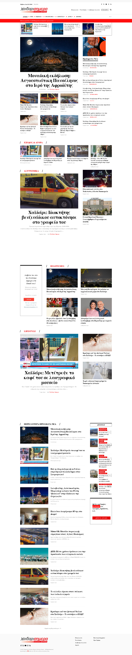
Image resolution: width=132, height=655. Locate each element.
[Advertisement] (66, 250)
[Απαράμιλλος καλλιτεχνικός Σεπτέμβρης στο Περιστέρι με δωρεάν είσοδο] (54, 151)
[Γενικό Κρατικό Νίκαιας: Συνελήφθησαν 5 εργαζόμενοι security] (97, 206)
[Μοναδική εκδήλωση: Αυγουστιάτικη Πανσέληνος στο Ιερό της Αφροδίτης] (49, 54)
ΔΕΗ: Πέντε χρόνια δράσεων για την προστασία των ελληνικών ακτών (95, 114)
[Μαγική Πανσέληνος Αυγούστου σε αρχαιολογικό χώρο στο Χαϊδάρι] (96, 278)
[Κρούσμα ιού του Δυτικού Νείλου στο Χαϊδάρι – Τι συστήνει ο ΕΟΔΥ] (29, 120)
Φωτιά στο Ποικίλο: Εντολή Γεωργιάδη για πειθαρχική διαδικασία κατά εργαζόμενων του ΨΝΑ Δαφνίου (105, 463)
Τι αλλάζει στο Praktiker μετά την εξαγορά (104, 434)
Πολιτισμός (57, 266)
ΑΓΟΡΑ (101, 484)
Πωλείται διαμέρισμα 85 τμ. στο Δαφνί (96, 99)
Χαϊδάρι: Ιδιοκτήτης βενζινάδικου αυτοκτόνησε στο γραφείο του (48, 107)
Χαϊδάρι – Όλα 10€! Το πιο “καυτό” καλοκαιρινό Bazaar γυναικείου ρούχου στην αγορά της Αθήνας (100, 161)
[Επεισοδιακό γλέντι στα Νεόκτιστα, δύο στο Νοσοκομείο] (97, 178)
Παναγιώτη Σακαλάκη (44, 651)
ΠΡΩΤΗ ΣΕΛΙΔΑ (102, 430)
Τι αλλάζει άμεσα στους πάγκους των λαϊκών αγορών (68, 107)
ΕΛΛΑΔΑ (101, 455)
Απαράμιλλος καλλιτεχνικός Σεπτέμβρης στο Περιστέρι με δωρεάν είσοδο (53, 160)
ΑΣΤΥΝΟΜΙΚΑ (93, 125)
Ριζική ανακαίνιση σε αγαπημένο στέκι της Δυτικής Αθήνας (77, 159)
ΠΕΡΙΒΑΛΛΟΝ (93, 117)
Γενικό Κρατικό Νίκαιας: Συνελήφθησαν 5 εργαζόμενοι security (95, 219)
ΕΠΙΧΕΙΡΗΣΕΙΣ (93, 84)
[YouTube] (106, 4)
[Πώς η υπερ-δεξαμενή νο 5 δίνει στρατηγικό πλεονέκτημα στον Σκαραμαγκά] (57, 29)
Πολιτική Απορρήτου (29, 307)
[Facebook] (101, 4)
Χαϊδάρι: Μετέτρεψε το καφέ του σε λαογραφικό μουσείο (40, 26)
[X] (104, 4)
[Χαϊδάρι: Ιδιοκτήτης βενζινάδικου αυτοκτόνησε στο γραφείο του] (49, 98)
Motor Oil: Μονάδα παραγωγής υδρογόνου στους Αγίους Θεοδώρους (29, 107)
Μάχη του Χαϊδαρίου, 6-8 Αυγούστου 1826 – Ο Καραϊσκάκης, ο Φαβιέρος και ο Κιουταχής (105, 448)
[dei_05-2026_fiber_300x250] (94, 46)
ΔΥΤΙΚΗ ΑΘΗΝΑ (94, 94)
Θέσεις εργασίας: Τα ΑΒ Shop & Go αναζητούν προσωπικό (36, 20)
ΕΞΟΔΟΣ (91, 76)
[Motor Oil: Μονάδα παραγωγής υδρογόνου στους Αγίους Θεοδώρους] (29, 98)
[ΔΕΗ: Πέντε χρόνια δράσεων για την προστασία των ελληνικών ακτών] (34, 556)
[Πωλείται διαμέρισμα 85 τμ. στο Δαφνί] (34, 516)
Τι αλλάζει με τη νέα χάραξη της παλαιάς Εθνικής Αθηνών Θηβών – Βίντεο (68, 129)
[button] (110, 10)
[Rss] (111, 4)
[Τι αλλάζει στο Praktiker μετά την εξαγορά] (94, 432)
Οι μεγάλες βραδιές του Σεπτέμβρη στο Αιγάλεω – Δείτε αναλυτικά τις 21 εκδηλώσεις (61, 320)
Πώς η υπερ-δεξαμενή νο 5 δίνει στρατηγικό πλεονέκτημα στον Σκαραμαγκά (97, 81)
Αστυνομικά (31, 171)
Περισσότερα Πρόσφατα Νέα (40, 424)
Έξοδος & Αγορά (33, 142)
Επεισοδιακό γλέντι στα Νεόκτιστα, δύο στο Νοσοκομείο (95, 190)
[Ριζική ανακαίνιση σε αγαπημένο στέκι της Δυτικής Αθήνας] (77, 151)
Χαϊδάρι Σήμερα (54, 89)
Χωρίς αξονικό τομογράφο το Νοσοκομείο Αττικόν (94, 382)
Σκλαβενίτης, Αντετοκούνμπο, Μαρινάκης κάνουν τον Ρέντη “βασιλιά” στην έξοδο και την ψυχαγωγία (103, 27)
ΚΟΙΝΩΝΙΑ (101, 471)
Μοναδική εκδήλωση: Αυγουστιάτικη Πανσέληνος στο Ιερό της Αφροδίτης (49, 80)
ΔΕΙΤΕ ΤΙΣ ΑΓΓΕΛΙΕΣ (101, 518)
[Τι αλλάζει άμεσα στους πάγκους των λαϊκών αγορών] (69, 98)
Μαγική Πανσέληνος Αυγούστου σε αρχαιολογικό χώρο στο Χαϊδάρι (95, 290)
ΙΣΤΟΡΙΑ (101, 441)
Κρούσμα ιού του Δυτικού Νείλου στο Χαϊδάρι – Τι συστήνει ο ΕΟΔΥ (28, 128)
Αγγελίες (92, 100)
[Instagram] (108, 4)
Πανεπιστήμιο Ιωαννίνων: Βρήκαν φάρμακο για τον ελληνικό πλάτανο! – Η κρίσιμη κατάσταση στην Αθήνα (48, 130)
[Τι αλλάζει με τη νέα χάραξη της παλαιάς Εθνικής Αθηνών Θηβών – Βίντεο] (69, 120)
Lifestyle (30, 331)
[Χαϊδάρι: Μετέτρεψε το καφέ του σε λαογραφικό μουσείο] (26, 29)
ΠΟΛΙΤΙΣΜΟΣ (93, 67)
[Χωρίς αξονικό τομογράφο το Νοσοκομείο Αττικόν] (97, 370)
